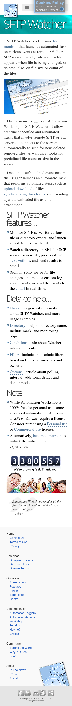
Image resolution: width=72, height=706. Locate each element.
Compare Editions (21, 560)
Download (12, 556)
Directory (17, 325)
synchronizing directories (24, 194)
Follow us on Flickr (36, 693)
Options (16, 371)
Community (14, 643)
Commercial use (27, 429)
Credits (14, 633)
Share (13, 656)
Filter (14, 354)
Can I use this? (19, 564)
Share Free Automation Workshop (51, 693)
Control (14, 599)
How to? (15, 629)
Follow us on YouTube (42, 693)
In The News (18, 670)
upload (9, 188)
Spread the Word (21, 647)
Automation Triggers (23, 613)
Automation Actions (22, 617)
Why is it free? (19, 652)
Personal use (57, 423)
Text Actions (20, 260)
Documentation (16, 608)
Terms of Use (18, 542)
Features (15, 586)
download (24, 188)
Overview (17, 308)
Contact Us (17, 537)
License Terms (19, 568)
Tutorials (15, 625)
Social (14, 678)
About (10, 665)
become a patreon (47, 435)
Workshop (16, 621)
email (20, 288)
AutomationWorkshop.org (10, 10)
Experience (17, 595)
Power (14, 590)
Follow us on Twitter (27, 693)
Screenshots (18, 582)
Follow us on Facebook (21, 693)
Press (13, 674)
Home (10, 533)
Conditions (19, 342)
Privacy (15, 546)
